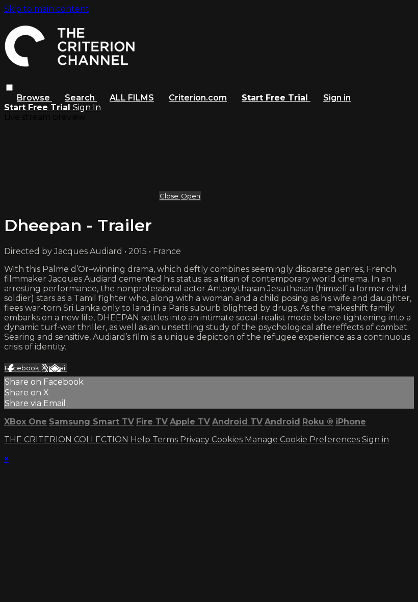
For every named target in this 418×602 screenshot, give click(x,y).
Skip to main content (46, 9)
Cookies (228, 439)
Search (81, 98)
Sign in (337, 98)
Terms (166, 439)
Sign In (87, 107)
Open (190, 196)
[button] (9, 87)
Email (58, 368)
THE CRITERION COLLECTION (66, 439)
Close (170, 196)
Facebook (23, 368)
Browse (34, 98)
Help (141, 439)
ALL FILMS (132, 98)
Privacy (196, 439)
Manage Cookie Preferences (303, 439)
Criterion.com (198, 98)
